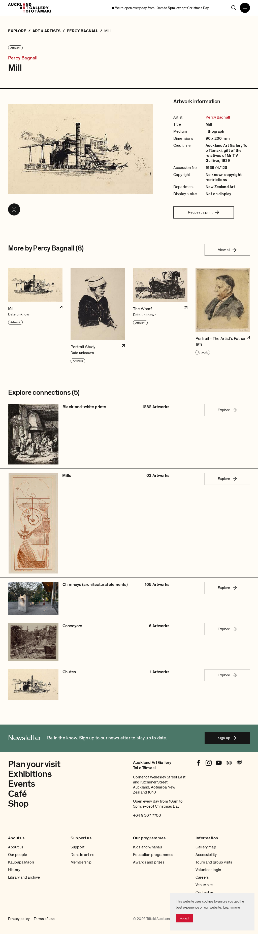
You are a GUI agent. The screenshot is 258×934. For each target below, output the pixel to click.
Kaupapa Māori (21, 862)
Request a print (200, 212)
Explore (224, 409)
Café (17, 794)
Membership (81, 862)
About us (15, 847)
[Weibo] (239, 763)
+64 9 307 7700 (147, 815)
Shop (18, 804)
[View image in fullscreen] (14, 209)
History (14, 870)
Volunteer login (208, 870)
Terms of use (44, 919)
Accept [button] (184, 918)
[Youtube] (219, 763)
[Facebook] (199, 763)
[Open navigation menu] (245, 8)
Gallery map (206, 847)
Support (77, 847)
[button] (35, 316)
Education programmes (153, 854)
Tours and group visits (214, 862)
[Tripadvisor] (229, 763)
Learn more (231, 907)
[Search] (234, 8)
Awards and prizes (148, 862)
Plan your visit (34, 764)
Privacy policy (19, 919)
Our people (17, 854)
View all (224, 249)
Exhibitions (30, 774)
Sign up (224, 737)
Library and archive (24, 877)
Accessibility (206, 854)
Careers (202, 877)
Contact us (205, 892)
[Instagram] (209, 763)
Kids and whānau (147, 847)
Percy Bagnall (23, 58)
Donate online (82, 854)
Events (21, 784)
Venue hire (204, 885)
